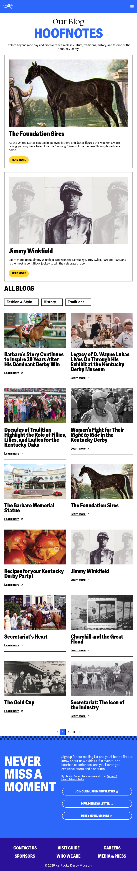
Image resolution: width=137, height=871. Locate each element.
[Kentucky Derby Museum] (8, 6)
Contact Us (25, 848)
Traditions (79, 303)
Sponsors (25, 856)
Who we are (68, 856)
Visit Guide (69, 848)
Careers (112, 848)
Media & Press (112, 856)
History (53, 303)
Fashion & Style (21, 303)
